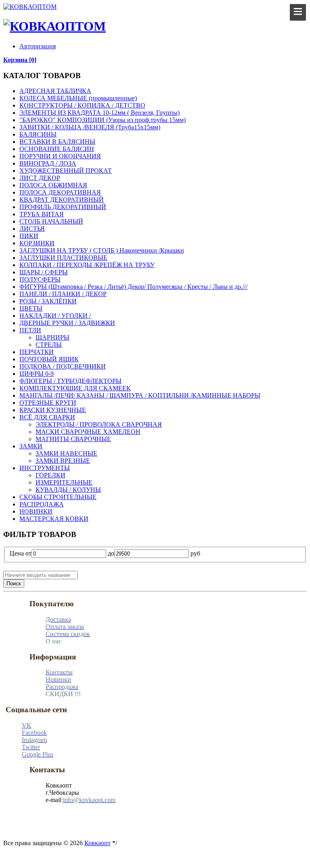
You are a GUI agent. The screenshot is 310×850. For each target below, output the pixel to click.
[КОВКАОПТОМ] (30, 6)
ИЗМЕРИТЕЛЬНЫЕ (64, 482)
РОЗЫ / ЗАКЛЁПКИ (48, 301)
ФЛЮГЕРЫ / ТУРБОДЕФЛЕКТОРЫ (70, 380)
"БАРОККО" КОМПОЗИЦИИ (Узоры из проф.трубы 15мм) (102, 119)
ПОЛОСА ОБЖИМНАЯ (53, 185)
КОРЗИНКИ (36, 243)
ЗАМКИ (30, 446)
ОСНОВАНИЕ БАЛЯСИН (56, 148)
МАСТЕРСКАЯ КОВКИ (53, 518)
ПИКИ (28, 235)
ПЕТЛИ (30, 330)
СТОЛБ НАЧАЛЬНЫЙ (51, 221)
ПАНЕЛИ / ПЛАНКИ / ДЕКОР (63, 293)
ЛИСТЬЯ (32, 228)
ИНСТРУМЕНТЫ (44, 467)
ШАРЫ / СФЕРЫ (43, 272)
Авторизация (37, 46)
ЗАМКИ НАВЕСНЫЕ (66, 453)
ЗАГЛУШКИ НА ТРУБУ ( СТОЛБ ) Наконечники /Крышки (101, 250)
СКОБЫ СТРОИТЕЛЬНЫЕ (57, 496)
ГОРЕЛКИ (50, 475)
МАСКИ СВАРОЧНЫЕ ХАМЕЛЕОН (88, 431)
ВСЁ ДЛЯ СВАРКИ (47, 417)
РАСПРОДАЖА (41, 504)
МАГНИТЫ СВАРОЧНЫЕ (73, 438)
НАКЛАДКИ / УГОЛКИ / (55, 315)
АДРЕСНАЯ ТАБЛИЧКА (55, 90)
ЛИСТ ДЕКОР (39, 177)
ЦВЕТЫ (30, 308)
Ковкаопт (97, 843)
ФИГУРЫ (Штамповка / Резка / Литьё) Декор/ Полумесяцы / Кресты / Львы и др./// (133, 286)
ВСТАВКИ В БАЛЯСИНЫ (57, 141)
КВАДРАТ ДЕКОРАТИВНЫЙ (61, 199)
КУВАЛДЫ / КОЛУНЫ (68, 489)
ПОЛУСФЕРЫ (40, 279)
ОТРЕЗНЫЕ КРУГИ (47, 402)
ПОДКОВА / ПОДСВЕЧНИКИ (62, 366)
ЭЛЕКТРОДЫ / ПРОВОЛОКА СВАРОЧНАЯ (99, 424)
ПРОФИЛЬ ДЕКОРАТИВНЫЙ (62, 206)
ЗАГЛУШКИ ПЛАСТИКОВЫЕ (63, 257)
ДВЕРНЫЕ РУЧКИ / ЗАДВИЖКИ (67, 322)
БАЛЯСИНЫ (38, 134)
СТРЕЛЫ (49, 344)
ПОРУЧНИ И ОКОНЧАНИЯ (60, 156)
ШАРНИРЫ (52, 337)
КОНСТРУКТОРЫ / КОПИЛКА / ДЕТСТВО (82, 105)
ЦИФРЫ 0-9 (36, 373)
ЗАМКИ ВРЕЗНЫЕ (63, 460)
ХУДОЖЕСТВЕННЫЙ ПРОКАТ (65, 170)
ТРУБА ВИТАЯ (41, 214)
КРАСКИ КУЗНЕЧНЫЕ (52, 409)
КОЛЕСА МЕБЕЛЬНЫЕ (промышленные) (78, 98)
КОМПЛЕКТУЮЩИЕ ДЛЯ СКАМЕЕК (75, 388)
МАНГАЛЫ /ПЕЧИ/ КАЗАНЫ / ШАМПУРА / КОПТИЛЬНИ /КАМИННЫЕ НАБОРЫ (139, 395)
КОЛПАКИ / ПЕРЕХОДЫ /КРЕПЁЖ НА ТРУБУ (87, 264)
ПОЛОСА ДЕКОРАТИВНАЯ (60, 192)
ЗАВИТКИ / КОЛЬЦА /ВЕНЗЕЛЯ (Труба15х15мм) (89, 127)
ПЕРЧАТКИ (36, 351)
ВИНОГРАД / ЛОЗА (47, 163)
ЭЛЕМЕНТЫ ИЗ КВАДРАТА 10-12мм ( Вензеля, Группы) (99, 112)
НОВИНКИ (35, 511)
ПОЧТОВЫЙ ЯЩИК (49, 359)
